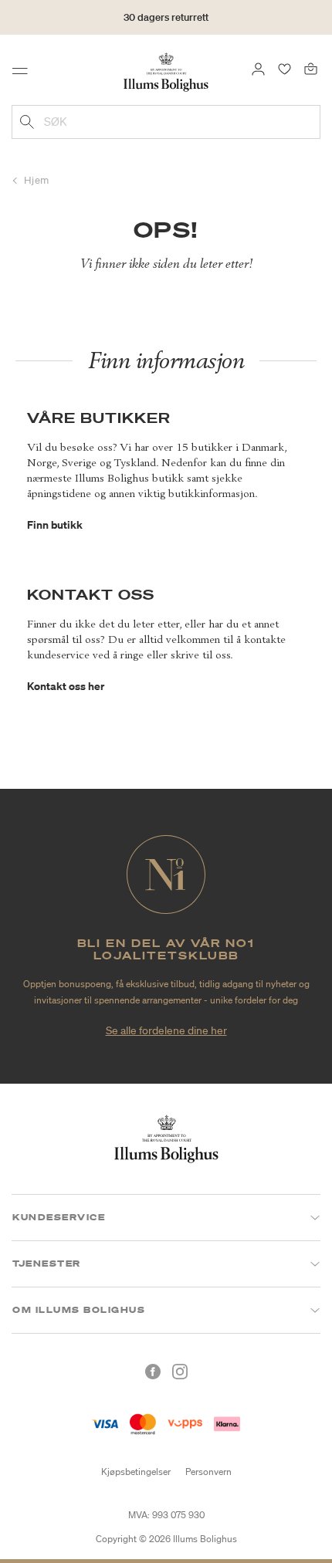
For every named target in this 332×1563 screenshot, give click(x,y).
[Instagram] (180, 1371)
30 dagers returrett (166, 17)
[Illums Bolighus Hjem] (166, 71)
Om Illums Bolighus (78, 1310)
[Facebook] (153, 1371)
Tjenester (46, 1263)
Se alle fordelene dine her (166, 1030)
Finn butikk (55, 524)
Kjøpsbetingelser (136, 1471)
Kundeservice (58, 1217)
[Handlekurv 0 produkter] (310, 68)
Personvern (208, 1471)
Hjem (36, 180)
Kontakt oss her (65, 686)
